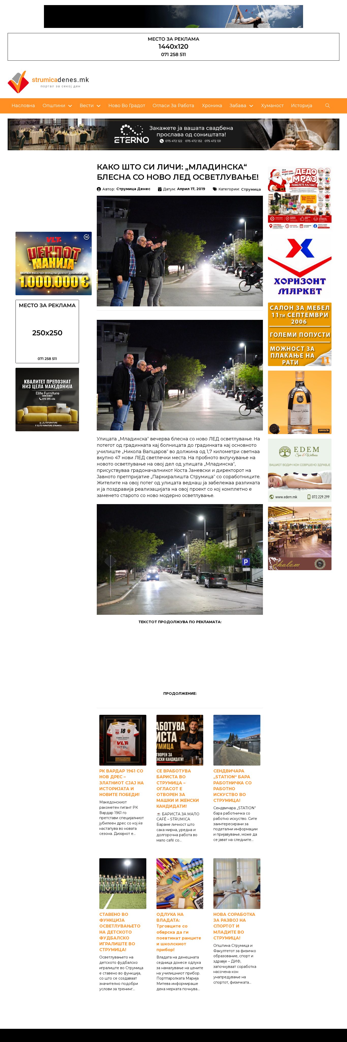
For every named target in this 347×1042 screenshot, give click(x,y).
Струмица (251, 190)
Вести (87, 105)
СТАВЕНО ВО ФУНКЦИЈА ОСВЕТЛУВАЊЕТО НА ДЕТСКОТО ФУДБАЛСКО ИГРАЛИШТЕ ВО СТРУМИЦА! (119, 932)
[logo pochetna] (48, 81)
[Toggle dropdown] (70, 106)
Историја (301, 105)
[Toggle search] (327, 106)
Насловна (23, 105)
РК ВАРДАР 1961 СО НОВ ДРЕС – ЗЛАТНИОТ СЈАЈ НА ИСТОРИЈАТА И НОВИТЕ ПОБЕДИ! (121, 783)
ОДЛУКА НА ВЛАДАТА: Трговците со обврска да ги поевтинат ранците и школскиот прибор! (178, 932)
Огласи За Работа (173, 105)
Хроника (212, 105)
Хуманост (272, 105)
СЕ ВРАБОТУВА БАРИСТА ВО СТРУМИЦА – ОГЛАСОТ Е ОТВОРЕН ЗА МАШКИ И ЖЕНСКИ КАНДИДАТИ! (177, 789)
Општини (54, 105)
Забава (238, 105)
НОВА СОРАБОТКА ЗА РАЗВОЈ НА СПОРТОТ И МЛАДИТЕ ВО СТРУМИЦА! (234, 926)
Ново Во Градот (126, 105)
